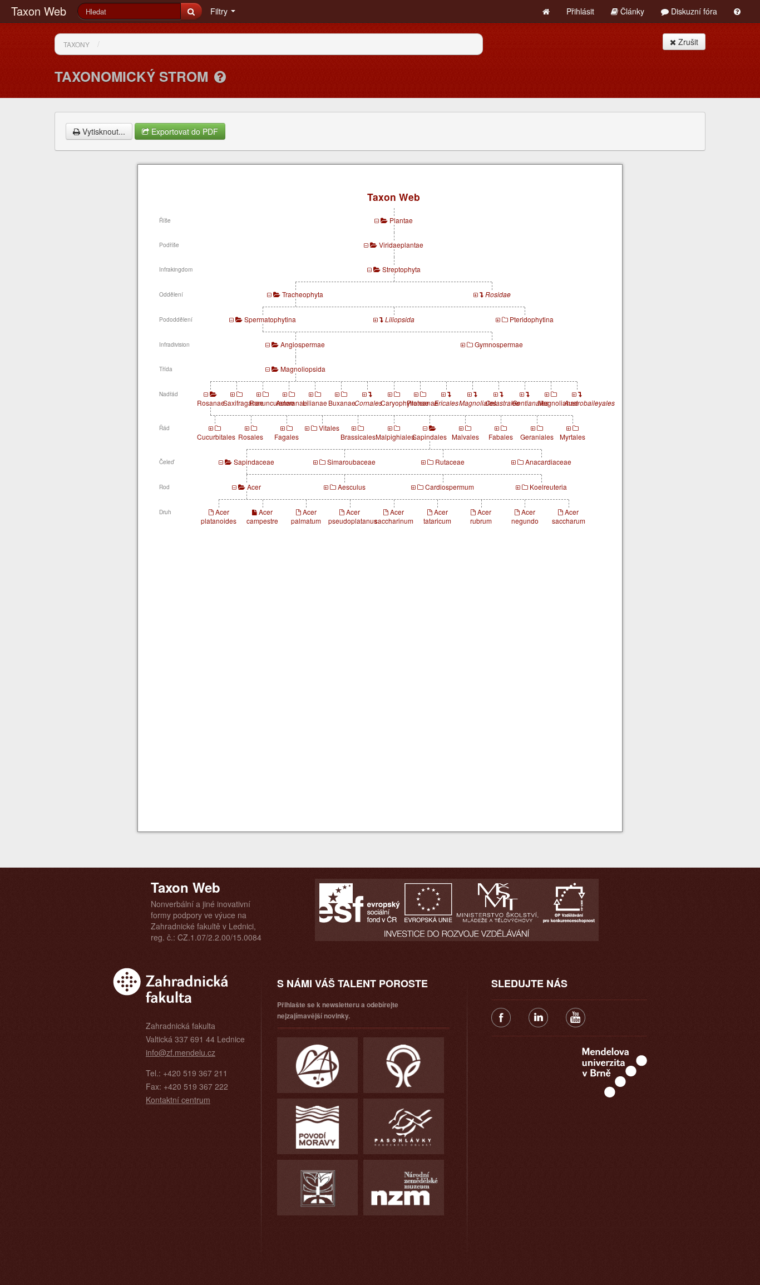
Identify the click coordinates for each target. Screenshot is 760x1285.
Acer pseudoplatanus (352, 516)
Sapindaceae (254, 461)
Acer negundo (525, 516)
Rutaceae (450, 461)
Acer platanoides (218, 516)
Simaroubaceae (351, 461)
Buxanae (342, 402)
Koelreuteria (548, 486)
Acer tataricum (437, 516)
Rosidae (498, 294)
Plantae (401, 220)
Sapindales (429, 436)
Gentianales (530, 402)
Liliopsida (399, 319)
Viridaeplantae (401, 244)
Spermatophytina (270, 319)
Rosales (250, 436)
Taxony (76, 44)
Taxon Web (38, 11)
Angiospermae (302, 344)
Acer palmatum (306, 516)
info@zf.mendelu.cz (180, 1052)
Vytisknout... (102, 131)
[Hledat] (191, 11)
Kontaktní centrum (178, 1099)
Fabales (500, 436)
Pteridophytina (532, 319)
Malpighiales (395, 436)
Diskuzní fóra (693, 11)
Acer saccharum (568, 516)
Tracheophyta (302, 294)
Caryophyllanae (405, 402)
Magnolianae (558, 402)
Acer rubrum (481, 516)
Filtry (220, 11)
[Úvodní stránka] (546, 11)
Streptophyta (401, 269)
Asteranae (291, 402)
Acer (254, 486)
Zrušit (687, 41)
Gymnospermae (499, 344)
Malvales (465, 436)
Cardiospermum (449, 486)
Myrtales (572, 436)
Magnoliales (477, 402)
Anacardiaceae (548, 461)
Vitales (329, 427)
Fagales (286, 436)
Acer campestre (262, 516)
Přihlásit (580, 11)
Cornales (368, 402)
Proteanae (422, 402)
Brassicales (358, 436)
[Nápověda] (220, 76)
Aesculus (352, 486)
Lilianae (315, 402)
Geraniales (537, 436)
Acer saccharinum (393, 516)
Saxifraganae (243, 402)
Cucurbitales (216, 436)
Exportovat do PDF (183, 131)
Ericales (446, 402)
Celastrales (502, 402)
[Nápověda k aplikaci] (737, 11)
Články (631, 11)
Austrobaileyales (589, 402)
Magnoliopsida (302, 368)
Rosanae (211, 402)
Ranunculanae (271, 402)
